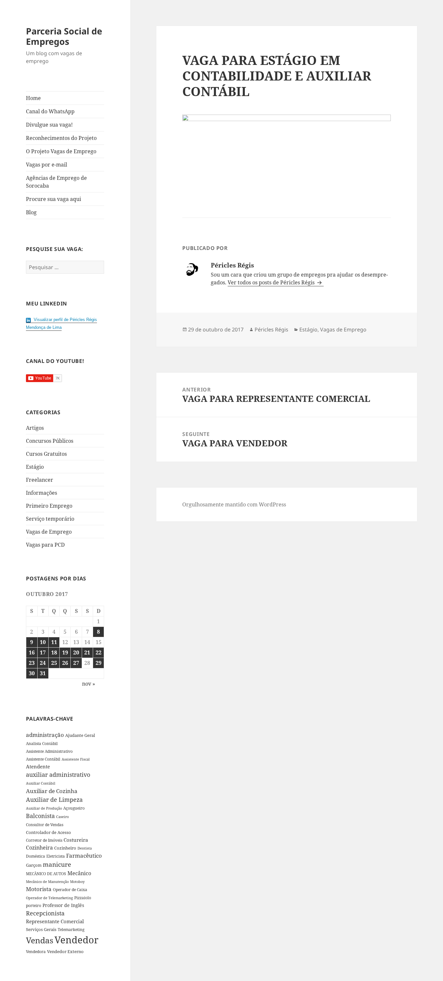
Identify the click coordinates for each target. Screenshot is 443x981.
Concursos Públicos (49, 440)
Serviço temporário (50, 518)
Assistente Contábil (43, 759)
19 (65, 652)
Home (33, 98)
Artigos (35, 427)
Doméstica (35, 856)
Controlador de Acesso (48, 832)
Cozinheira (39, 847)
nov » (88, 683)
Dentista (85, 848)
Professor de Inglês (63, 905)
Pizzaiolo (82, 897)
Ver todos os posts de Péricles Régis (272, 282)
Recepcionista (45, 913)
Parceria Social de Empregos (64, 36)
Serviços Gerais (41, 929)
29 (99, 662)
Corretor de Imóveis (44, 840)
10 (43, 642)
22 (99, 652)
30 (32, 673)
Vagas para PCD (45, 544)
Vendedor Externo (65, 951)
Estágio (35, 466)
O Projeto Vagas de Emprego (61, 151)
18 (54, 652)
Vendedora (36, 951)
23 (32, 662)
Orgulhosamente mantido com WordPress (234, 504)
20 (76, 652)
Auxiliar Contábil (40, 783)
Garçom (34, 865)
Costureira (76, 840)
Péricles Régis (271, 329)
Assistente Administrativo (49, 751)
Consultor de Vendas (44, 824)
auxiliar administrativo (58, 774)
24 (43, 662)
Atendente (38, 766)
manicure (57, 864)
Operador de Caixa (70, 889)
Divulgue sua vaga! (49, 124)
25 (54, 662)
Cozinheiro (65, 848)
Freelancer (39, 479)
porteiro (33, 905)
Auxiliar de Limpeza (54, 799)
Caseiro (62, 816)
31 (43, 673)
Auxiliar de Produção (44, 808)
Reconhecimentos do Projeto (61, 138)
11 (54, 642)
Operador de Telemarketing (49, 897)
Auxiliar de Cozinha (52, 791)
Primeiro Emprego (49, 505)
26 (65, 662)
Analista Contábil (42, 743)
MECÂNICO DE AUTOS (46, 873)
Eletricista (55, 856)
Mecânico (79, 873)
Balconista (40, 816)
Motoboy (77, 881)
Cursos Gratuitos (46, 453)
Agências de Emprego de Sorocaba (56, 181)
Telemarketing (71, 929)
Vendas (39, 940)
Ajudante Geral (80, 735)
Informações (41, 492)
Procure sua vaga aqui (53, 199)
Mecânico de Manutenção (47, 881)
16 (32, 652)
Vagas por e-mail (46, 164)
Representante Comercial (55, 921)
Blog (31, 212)
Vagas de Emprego (49, 531)
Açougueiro (74, 808)
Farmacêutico (84, 855)
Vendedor (76, 939)
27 (76, 662)
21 (87, 652)
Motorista (39, 889)
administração (45, 735)
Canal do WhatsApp (50, 111)
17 (43, 652)
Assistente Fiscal (76, 759)
